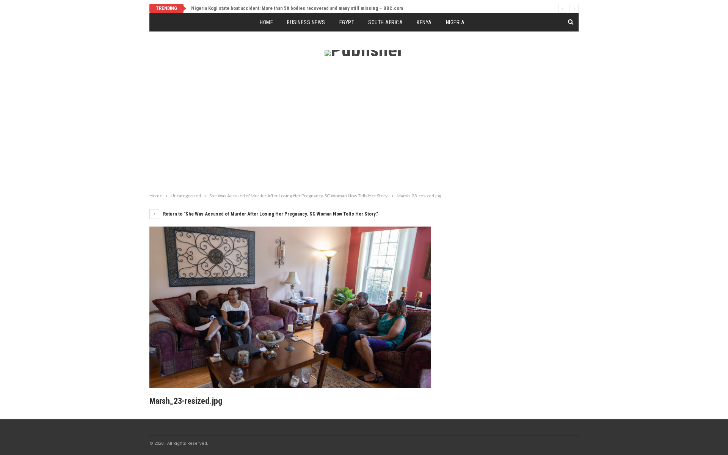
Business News (306, 22)
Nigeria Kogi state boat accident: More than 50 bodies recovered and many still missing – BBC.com (297, 8)
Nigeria (455, 22)
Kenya (424, 22)
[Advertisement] (364, 132)
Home (266, 22)
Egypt (347, 22)
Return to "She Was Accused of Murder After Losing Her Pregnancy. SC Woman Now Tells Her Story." (270, 214)
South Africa (385, 22)
